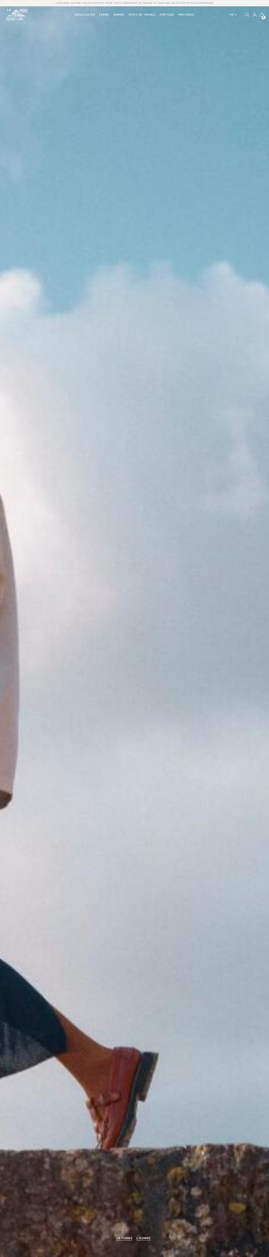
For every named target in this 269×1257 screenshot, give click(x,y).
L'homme (143, 1238)
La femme (124, 1238)
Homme (118, 14)
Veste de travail (142, 14)
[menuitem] (234, 15)
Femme (104, 14)
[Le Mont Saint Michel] (16, 14)
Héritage (167, 14)
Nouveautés (85, 14)
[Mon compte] (254, 15)
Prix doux (186, 14)
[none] (234, 15)
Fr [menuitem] (231, 14)
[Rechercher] (247, 15)
